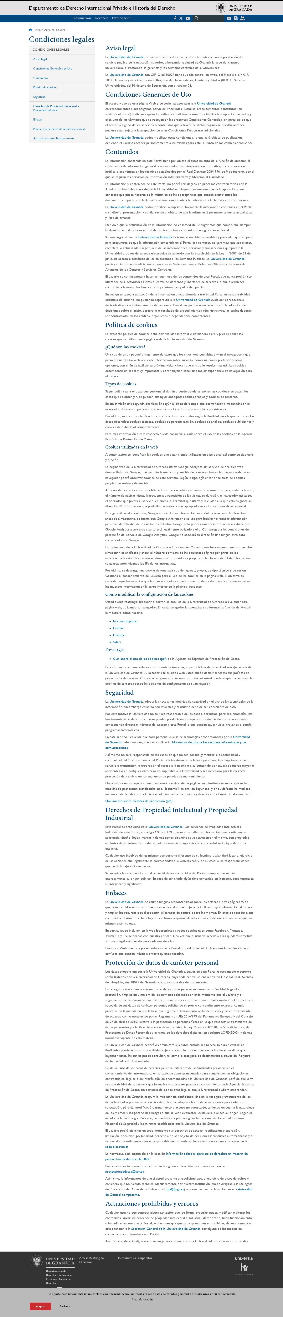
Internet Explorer (125, 621)
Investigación (121, 18)
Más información (142, 1299)
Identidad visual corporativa (135, 1258)
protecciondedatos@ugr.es (124, 1171)
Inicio (31, 30)
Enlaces (38, 119)
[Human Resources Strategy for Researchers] (244, 1269)
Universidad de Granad (126, 701)
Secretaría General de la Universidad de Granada (166, 1229)
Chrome (119, 635)
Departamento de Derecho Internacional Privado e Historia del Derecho (102, 7)
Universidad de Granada (127, 57)
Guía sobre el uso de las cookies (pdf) (140, 659)
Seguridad (39, 97)
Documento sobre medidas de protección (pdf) (138, 801)
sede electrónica (117, 1147)
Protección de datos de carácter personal (59, 129)
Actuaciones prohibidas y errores (54, 138)
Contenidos (40, 78)
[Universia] (244, 1258)
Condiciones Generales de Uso (52, 68)
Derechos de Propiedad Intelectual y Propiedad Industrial (56, 108)
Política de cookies (45, 87)
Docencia (101, 18)
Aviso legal (40, 59)
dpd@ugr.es (175, 1189)
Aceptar (40, 1306)
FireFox (118, 628)
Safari (117, 642)
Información (82, 18)
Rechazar (65, 1306)
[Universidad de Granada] (234, 8)
